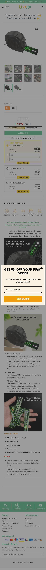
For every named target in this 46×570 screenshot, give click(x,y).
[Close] (42, 268)
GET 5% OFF (23, 299)
